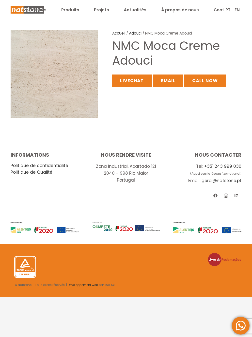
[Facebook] (215, 195)
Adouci (135, 33)
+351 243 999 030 (222, 166)
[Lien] (45, 227)
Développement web (83, 285)
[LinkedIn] (236, 195)
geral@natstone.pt (221, 181)
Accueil (118, 33)
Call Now (205, 80)
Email (168, 80)
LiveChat (132, 80)
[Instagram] (225, 195)
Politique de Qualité (31, 172)
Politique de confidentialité (39, 165)
